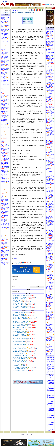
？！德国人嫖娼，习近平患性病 (23, 361)
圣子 (51, 382)
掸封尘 (48, 383)
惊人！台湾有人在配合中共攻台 (23, 315)
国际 (19, 7)
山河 (47, 382)
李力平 (48, 402)
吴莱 (47, 414)
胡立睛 (48, 386)
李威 (47, 409)
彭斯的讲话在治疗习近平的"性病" (24, 322)
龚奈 (52, 366)
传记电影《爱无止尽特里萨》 (22, 298)
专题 (39, 7)
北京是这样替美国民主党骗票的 (23, 314)
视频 (49, 7)
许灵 (49, 422)
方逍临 (48, 371)
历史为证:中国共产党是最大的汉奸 (24, 355)
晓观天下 (50, 395)
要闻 (5, 7)
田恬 (49, 409)
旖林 (51, 409)
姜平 (50, 403)
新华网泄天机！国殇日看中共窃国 (24, 338)
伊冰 (49, 415)
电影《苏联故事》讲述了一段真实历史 (24, 297)
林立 (49, 417)
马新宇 (52, 375)
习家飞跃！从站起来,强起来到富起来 (24, 318)
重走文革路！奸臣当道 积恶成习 (23, 370)
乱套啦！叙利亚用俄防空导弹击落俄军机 (25, 358)
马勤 (47, 415)
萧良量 (51, 405)
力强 (51, 361)
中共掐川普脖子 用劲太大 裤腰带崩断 (24, 350)
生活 (32, 7)
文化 (36, 7)
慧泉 (53, 397)
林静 (47, 368)
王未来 (50, 386)
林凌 (49, 424)
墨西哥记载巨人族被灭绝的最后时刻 (24, 335)
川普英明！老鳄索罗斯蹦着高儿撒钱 (24, 325)
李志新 (48, 390)
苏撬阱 (48, 413)
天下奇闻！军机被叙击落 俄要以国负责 (24, 357)
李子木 (50, 371)
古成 (47, 375)
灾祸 (26, 7)
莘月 (52, 390)
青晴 (47, 404)
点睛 (49, 397)
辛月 (52, 388)
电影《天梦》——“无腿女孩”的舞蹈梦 (24, 304)
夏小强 (50, 401)
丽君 (50, 357)
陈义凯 (48, 394)
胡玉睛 (52, 368)
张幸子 (50, 377)
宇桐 (50, 390)
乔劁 (47, 408)
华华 (53, 409)
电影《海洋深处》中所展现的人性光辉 (24, 303)
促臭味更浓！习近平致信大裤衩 (23, 344)
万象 (29, 7)
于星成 (51, 422)
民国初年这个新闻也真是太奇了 (23, 331)
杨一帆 (51, 364)
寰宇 (43, 7)
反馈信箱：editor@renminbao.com (27, 434)
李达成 (52, 403)
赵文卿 (48, 403)
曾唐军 (49, 387)
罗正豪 (48, 377)
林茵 (53, 383)
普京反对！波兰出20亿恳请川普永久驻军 (25, 348)
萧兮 (49, 364)
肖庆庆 (51, 410)
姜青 (49, 405)
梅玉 (47, 430)
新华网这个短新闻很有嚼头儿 (23, 360)
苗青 (47, 401)
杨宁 (49, 382)
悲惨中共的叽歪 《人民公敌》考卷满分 (24, 367)
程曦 (47, 361)
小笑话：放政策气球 (21, 364)
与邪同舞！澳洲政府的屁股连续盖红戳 (25, 317)
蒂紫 (53, 395)
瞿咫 (51, 408)
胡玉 (47, 388)
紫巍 (47, 422)
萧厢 (47, 372)
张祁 (51, 429)
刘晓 (47, 359)
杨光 (47, 376)
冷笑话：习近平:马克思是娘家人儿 (24, 353)
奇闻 (22, 7)
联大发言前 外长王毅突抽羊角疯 (23, 341)
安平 (49, 430)
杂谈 (53, 7)
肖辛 (53, 371)
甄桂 (47, 396)
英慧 (47, 397)
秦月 (53, 382)
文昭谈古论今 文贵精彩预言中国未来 (25, 332)
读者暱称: (14, 286)
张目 (53, 413)
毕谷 (47, 395)
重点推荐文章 (5, 14)
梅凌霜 (48, 357)
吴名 (47, 366)
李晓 (47, 417)
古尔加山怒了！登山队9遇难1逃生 (24, 312)
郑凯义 (50, 366)
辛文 (49, 359)
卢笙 (49, 429)
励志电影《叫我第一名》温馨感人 (23, 295)
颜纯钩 (52, 380)
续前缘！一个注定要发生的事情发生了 (24, 327)
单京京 (51, 424)
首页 (2, 7)
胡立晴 (48, 369)
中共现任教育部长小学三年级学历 (24, 351)
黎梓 (51, 417)
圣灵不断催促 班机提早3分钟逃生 (23, 329)
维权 (46, 7)
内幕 (9, 7)
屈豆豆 (50, 413)
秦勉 (50, 380)
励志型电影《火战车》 (21, 300)
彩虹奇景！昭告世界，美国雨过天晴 (24, 334)
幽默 (15, 7)
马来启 (50, 375)
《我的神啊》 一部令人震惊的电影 (24, 307)
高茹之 (52, 401)
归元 (47, 381)
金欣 (52, 357)
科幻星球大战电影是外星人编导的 (23, 306)
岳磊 (53, 408)
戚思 (47, 410)
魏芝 (53, 429)
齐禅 (51, 415)
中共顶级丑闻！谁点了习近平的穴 (24, 365)
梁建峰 (50, 368)
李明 (49, 361)
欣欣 (47, 424)
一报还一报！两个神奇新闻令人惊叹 (24, 347)
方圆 (47, 384)
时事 (12, 7)
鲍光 (47, 405)
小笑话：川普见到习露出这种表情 (24, 324)
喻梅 (49, 410)
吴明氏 (50, 383)
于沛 (47, 429)
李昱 (47, 364)
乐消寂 (50, 388)
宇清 (51, 397)
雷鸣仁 (48, 380)
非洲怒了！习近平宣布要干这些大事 (24, 368)
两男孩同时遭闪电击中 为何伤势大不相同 (25, 321)
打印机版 (15, 258)
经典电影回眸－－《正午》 (22, 301)
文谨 (51, 359)
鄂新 (49, 408)
